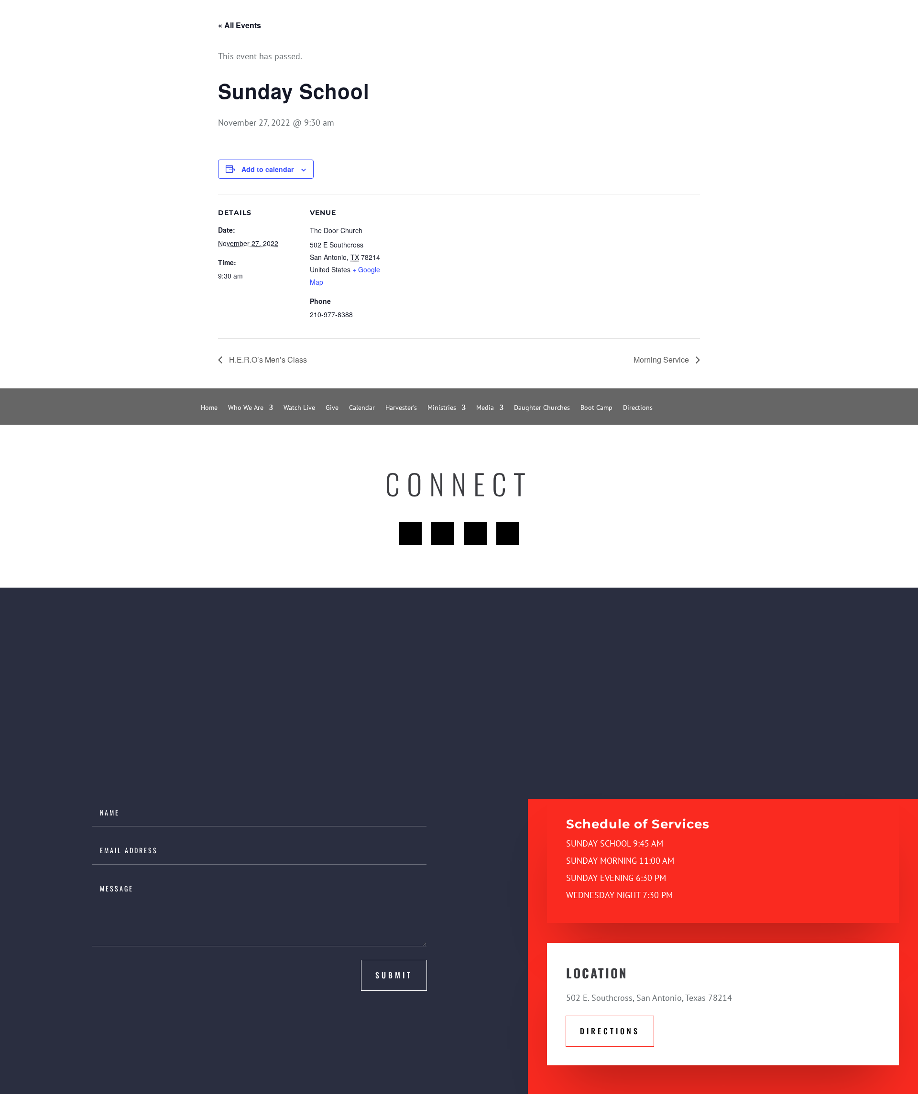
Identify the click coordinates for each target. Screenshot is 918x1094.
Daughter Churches (542, 408)
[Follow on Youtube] (475, 533)
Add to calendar (267, 169)
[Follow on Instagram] (507, 533)
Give (332, 408)
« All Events (239, 25)
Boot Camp (596, 408)
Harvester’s (401, 408)
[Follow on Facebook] (410, 533)
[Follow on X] (442, 533)
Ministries (441, 408)
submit (394, 975)
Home (209, 408)
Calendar (362, 408)
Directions (638, 408)
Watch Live (299, 408)
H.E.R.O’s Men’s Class (267, 359)
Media (485, 408)
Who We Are (245, 408)
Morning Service (662, 359)
